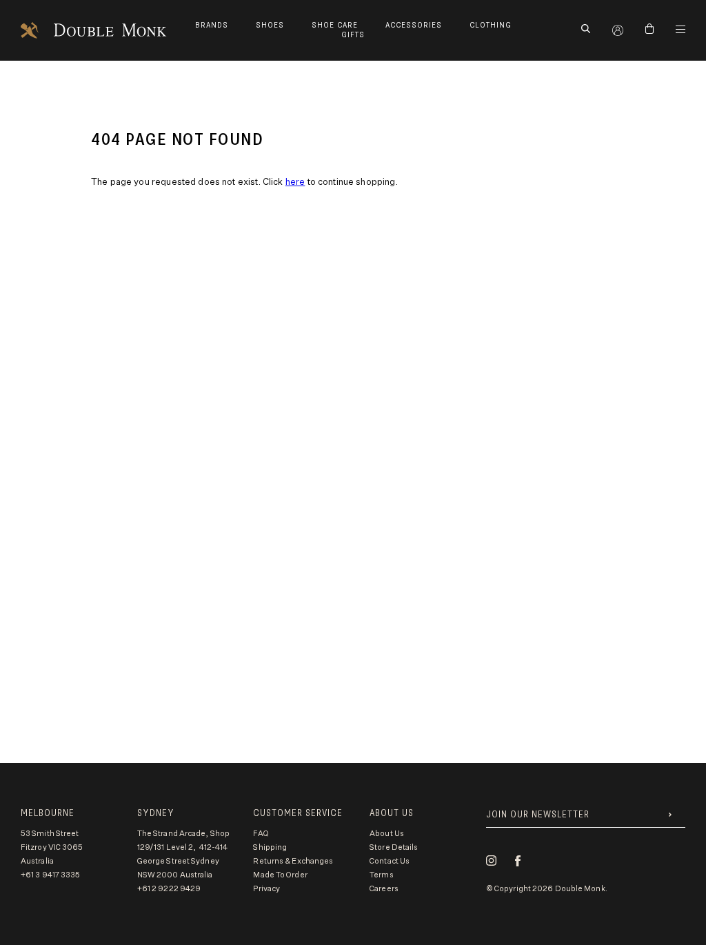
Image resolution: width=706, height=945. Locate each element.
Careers (384, 889)
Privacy (266, 889)
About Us (387, 833)
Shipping (270, 847)
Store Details (394, 847)
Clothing (491, 25)
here (295, 182)
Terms (382, 875)
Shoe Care (335, 25)
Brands (211, 25)
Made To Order (280, 875)
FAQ (260, 833)
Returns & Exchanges (293, 861)
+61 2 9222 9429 (169, 889)
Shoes (270, 25)
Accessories (413, 25)
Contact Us (390, 861)
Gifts (353, 35)
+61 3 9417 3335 (51, 875)
